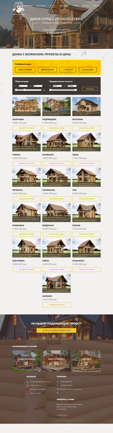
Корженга (48, 154)
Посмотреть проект (26, 128)
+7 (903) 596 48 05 (66, 385)
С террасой (68, 70)
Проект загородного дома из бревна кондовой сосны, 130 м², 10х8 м (24, 184)
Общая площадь (22, 81)
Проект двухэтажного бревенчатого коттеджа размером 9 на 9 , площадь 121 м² (26, 219)
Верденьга (48, 225)
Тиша (75, 154)
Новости (85, 6)
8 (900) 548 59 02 (56, 32)
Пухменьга (48, 190)
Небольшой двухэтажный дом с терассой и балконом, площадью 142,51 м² (26, 113)
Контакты (96, 6)
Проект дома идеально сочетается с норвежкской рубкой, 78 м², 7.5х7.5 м (84, 220)
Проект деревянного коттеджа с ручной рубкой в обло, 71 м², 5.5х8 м (25, 255)
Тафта (45, 260)
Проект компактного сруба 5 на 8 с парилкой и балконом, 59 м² (54, 255)
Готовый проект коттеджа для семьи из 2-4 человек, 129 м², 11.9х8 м (86, 113)
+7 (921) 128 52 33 (66, 382)
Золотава (18, 119)
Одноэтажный (25, 70)
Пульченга (78, 260)
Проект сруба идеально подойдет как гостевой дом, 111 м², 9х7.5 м (55, 149)
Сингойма (18, 260)
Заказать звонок (62, 415)
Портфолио (64, 6)
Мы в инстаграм (35, 393)
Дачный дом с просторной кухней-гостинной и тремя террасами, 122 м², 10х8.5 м (25, 148)
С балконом (87, 70)
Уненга (16, 154)
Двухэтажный (47, 70)
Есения (76, 225)
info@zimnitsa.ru (56, 36)
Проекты (52, 6)
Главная (47, 46)
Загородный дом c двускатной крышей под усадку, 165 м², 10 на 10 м (56, 113)
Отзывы (75, 6)
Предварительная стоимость (61, 81)
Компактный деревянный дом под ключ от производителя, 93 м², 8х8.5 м (56, 184)
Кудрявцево (49, 119)
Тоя (74, 190)
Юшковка (18, 225)
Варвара (47, 296)
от (16, 86)
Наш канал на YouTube (37, 389)
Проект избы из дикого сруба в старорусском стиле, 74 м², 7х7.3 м (84, 149)
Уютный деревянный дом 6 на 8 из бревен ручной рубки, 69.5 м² (86, 255)
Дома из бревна (63, 46)
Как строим (41, 6)
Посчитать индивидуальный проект (56, 330)
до (30, 86)
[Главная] (18, 9)
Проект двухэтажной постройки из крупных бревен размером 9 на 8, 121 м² (85, 184)
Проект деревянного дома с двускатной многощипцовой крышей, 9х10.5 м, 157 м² (56, 290)
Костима (77, 119)
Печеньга (17, 190)
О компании (27, 6)
